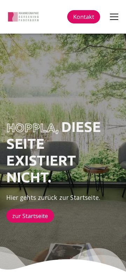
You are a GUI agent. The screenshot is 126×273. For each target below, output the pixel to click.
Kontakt (83, 17)
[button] (113, 16)
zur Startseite (30, 216)
